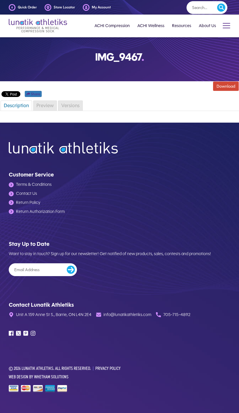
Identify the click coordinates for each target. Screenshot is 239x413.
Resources (181, 26)
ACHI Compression (112, 26)
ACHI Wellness (150, 26)
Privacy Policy (108, 368)
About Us (207, 26)
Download (226, 86)
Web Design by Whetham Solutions (38, 377)
